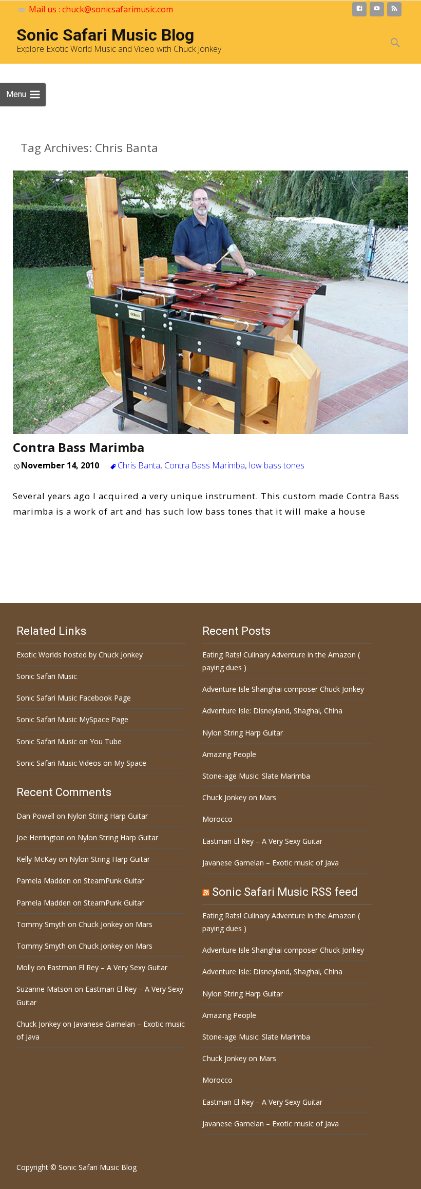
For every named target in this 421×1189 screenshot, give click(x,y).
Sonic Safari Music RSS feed (285, 891)
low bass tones (276, 465)
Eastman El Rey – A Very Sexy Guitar (262, 841)
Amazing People (229, 754)
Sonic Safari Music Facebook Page (73, 698)
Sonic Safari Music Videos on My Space (81, 763)
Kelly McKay (36, 859)
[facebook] (359, 11)
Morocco (217, 819)
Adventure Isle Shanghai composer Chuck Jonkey (283, 689)
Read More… (42, 533)
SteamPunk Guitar (114, 880)
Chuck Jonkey (38, 1024)
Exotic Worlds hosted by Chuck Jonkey (79, 654)
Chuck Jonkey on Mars (239, 797)
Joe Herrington (40, 837)
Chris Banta (139, 465)
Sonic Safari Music (46, 676)
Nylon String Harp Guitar (242, 733)
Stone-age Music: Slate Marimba (256, 776)
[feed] (394, 11)
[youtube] (377, 11)
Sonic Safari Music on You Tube (69, 741)
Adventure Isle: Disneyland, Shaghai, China (272, 710)
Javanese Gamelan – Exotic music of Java (270, 862)
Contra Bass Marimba (78, 447)
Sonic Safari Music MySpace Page (72, 719)
